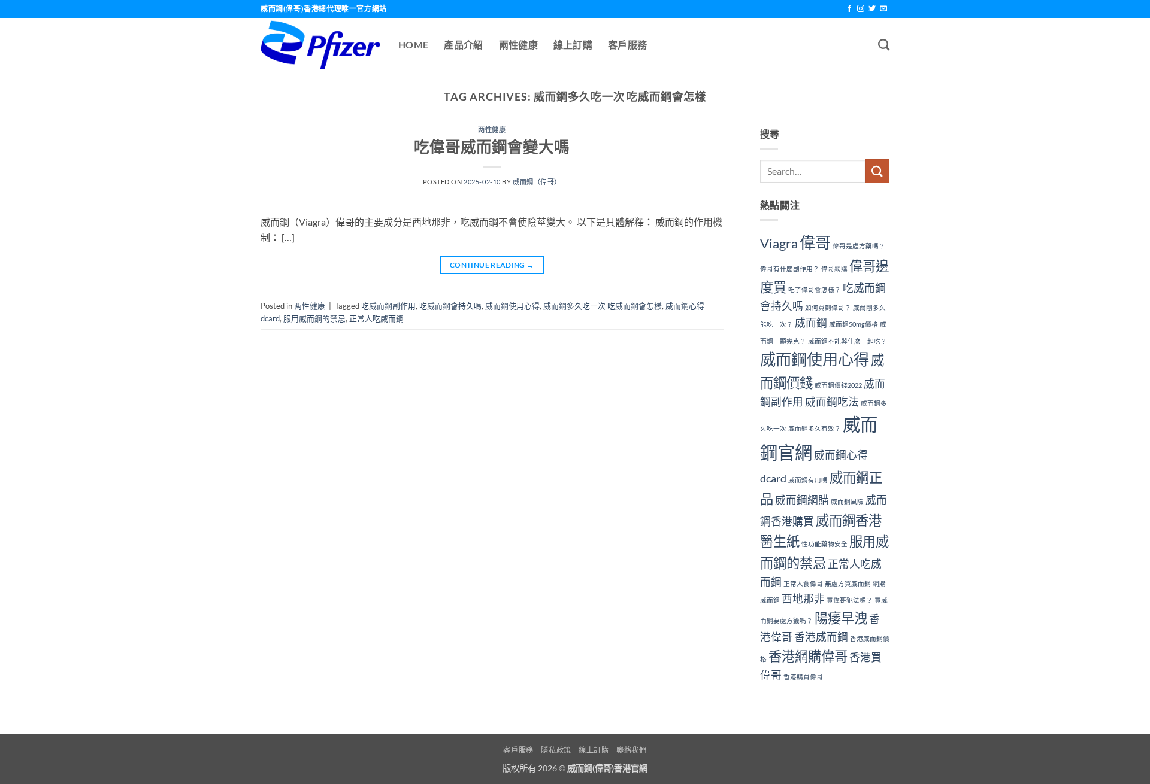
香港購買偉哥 (803, 676)
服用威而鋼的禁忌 (314, 318)
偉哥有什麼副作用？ (789, 268)
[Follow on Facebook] (849, 9)
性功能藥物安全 (824, 544)
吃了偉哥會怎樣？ (814, 289)
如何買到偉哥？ (828, 307)
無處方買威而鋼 (848, 583)
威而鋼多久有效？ (814, 428)
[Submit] (877, 171)
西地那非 (803, 598)
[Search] (883, 44)
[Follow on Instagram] (860, 9)
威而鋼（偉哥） (537, 182)
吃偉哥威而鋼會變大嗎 (492, 147)
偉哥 (815, 242)
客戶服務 (627, 44)
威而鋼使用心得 (512, 306)
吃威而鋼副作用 (388, 306)
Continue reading (492, 264)
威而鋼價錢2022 (838, 385)
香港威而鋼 (821, 637)
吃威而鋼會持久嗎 (450, 306)
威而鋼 (811, 323)
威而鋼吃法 (832, 402)
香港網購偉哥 (808, 656)
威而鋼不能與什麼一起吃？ (847, 341)
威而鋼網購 (802, 500)
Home (413, 44)
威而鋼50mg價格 (853, 324)
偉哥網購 (834, 268)
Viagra (779, 243)
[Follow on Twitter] (872, 9)
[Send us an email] (883, 9)
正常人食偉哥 (803, 583)
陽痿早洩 (841, 618)
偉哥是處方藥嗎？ (859, 246)
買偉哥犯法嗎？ (850, 600)
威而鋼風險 (847, 501)
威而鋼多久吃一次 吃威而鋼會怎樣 (602, 306)
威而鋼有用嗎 (808, 480)
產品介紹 (463, 44)
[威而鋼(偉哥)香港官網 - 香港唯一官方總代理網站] (320, 44)
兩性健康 (518, 44)
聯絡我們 (631, 750)
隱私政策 (556, 750)
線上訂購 (572, 44)
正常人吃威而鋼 (376, 318)
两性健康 (492, 129)
